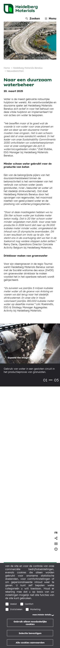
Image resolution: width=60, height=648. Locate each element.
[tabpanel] (30, 350)
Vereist (13, 604)
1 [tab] (50, 380)
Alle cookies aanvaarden (30, 642)
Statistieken (16, 609)
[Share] (56, 538)
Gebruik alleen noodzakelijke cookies (30, 623)
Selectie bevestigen (30, 633)
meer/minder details (41, 614)
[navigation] (56, 532)
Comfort (29, 604)
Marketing (35, 609)
